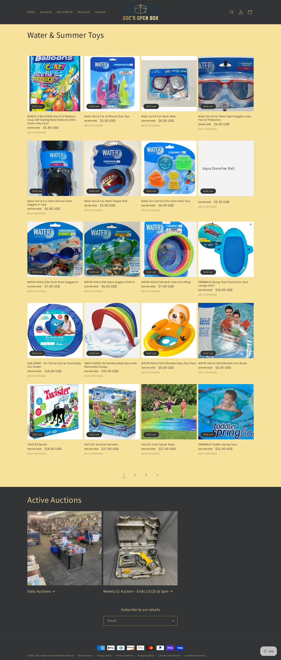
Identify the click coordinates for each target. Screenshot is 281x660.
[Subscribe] (172, 621)
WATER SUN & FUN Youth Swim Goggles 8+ (52, 282)
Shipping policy (145, 655)
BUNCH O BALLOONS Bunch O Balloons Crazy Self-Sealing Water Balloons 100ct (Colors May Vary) (51, 120)
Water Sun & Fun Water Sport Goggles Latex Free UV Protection (224, 118)
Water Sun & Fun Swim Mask (158, 116)
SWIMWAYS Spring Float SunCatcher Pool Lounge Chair (223, 283)
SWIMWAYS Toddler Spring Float (217, 444)
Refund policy (85, 655)
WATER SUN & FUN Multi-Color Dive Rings (166, 282)
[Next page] (157, 474)
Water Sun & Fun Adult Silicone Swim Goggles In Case (49, 202)
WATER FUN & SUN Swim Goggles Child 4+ (109, 282)
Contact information (169, 655)
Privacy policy (104, 655)
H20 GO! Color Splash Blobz (158, 444)
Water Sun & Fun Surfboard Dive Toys (107, 116)
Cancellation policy (195, 655)
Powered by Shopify (63, 655)
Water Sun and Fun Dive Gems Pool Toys (165, 201)
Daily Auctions (39, 591)
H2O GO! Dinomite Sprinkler (101, 444)
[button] (231, 12)
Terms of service (124, 655)
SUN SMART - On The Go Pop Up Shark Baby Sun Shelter (54, 365)
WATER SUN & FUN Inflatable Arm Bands (222, 363)
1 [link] (124, 475)
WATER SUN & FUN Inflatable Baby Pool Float (168, 363)
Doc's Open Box (44, 655)
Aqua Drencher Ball (218, 168)
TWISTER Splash (37, 444)
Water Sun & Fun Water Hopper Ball (105, 201)
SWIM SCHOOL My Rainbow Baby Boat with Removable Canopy (110, 365)
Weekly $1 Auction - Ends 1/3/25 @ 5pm (135, 591)
